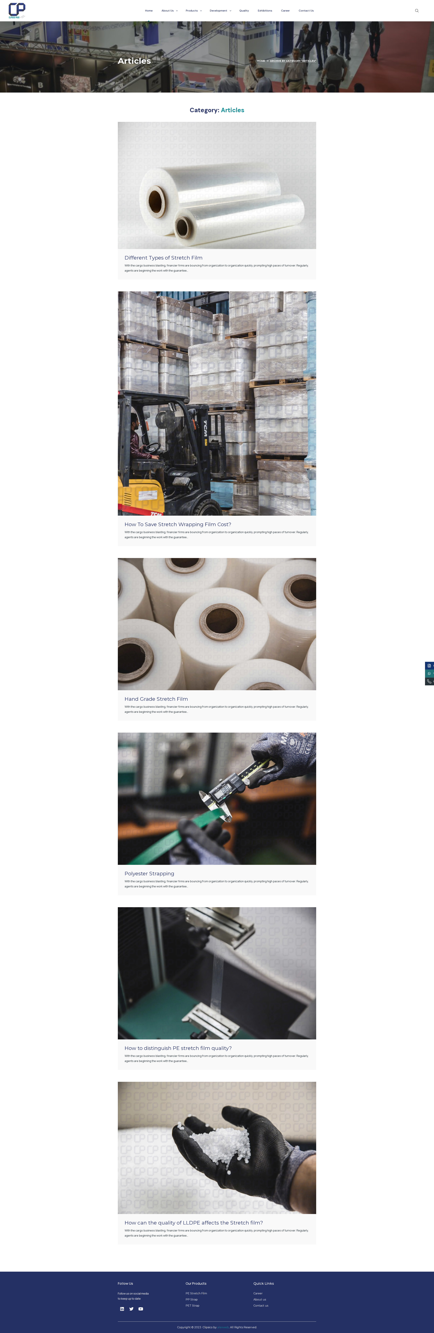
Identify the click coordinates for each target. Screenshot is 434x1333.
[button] (417, 11)
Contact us (260, 1305)
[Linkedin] (122, 1309)
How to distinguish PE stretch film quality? (178, 1048)
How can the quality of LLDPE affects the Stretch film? (194, 1223)
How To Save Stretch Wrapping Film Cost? (178, 524)
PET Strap (192, 1305)
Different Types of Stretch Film (164, 258)
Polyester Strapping (149, 873)
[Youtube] (140, 1309)
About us (260, 1299)
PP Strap (192, 1299)
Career (258, 1293)
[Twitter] (131, 1309)
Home (261, 60)
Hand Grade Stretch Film (156, 699)
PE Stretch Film (196, 1293)
